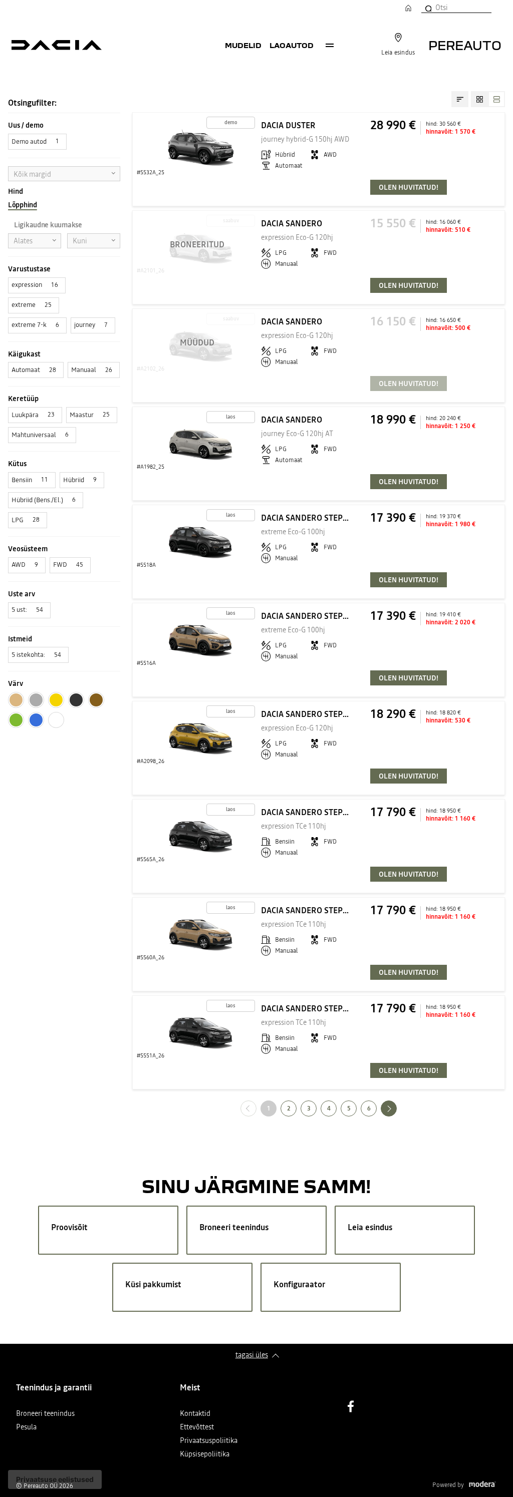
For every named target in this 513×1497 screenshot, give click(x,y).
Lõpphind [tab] (22, 205)
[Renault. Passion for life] (57, 45)
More (330, 45)
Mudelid (243, 45)
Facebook (350, 1406)
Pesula (26, 1427)
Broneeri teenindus (45, 1414)
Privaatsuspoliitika (208, 1441)
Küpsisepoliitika (204, 1454)
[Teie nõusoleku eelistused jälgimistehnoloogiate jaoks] (55, 1479)
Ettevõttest (197, 1427)
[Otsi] (427, 7)
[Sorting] (459, 99)
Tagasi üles (251, 1355)
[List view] (496, 99)
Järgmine (396, 1108)
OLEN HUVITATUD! (408, 187)
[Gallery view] (479, 99)
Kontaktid (195, 1414)
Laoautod (292, 45)
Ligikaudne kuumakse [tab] (48, 225)
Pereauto (464, 45)
